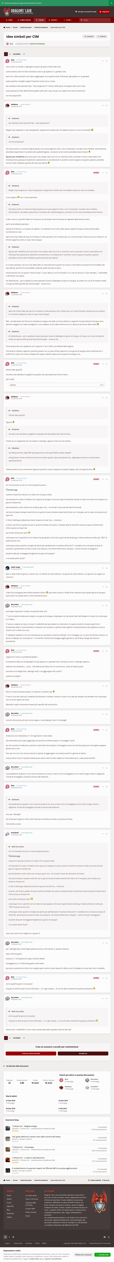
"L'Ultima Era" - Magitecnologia (24, 1126)
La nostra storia (31, 1195)
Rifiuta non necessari (83, 1255)
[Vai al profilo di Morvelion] (7, 605)
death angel (15, 567)
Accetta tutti (104, 1255)
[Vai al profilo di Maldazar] (7, 105)
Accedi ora (83, 1053)
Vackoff (14, 1129)
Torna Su (106, 1180)
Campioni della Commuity (30, 1204)
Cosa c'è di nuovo (31, 1199)
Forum (9, 1203)
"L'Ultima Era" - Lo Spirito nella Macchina (28, 1158)
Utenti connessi (30, 1212)
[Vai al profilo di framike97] (7, 834)
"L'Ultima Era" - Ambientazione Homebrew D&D (37, 1129)
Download (10, 1213)
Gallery (9, 1217)
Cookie (37, 1243)
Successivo (16, 54)
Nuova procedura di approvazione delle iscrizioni (23, 3)
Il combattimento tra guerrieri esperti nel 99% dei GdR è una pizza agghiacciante (44, 1168)
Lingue (7, 1243)
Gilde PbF (10, 1206)
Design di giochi (26, 1139)
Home (9, 1195)
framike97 (15, 833)
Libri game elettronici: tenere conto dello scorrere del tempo (36, 1137)
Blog (8, 1210)
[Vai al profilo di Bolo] (7, 44)
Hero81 (14, 1139)
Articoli (9, 1199)
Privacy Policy (18, 1243)
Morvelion (15, 605)
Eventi (27, 1216)
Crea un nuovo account (31, 1053)
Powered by (100, 1243)
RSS (45, 1243)
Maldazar (14, 104)
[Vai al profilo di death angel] (7, 568)
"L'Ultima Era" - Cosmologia (23, 1147)
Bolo (11, 44)
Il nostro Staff (30, 1209)
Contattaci (28, 1243)
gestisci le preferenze (53, 1259)
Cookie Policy (34, 1259)
